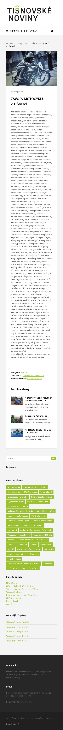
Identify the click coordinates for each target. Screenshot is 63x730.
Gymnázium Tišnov (16, 501)
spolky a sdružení (24, 549)
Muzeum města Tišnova (18, 516)
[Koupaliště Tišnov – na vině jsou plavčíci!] (17, 433)
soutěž (11, 549)
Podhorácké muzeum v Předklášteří (35, 530)
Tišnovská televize (14, 592)
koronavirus (13, 506)
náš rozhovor (13, 525)
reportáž (11, 544)
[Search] (52, 31)
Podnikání (12, 535)
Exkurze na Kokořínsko (36, 416)
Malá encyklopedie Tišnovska (20, 511)
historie (24, 372)
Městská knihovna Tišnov (18, 520)
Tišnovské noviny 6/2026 (17, 627)
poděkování (25, 535)
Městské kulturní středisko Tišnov (21, 586)
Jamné (9, 604)
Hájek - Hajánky (12, 601)
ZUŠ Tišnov (12, 568)
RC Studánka (42, 539)
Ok (53, 458)
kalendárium (43, 501)
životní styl (33, 568)
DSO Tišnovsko (30, 492)
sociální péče (45, 544)
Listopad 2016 (18, 91)
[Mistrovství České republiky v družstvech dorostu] (17, 401)
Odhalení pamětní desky (33, 375)
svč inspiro (49, 549)
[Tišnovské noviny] (29, 21)
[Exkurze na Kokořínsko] (17, 419)
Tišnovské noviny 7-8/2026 (17, 622)
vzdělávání (47, 563)
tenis (10, 554)
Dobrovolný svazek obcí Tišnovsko (21, 595)
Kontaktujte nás (13, 724)
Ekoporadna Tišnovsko (18, 497)
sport (38, 549)
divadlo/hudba (14, 492)
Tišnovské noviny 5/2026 (17, 631)
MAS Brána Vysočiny (45, 511)
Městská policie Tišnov (42, 520)
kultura (25, 506)
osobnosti (12, 530)
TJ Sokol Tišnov (14, 558)
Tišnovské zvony (34, 378)
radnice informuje (25, 539)
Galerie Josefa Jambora (41, 497)
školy (23, 568)
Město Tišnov (12, 583)
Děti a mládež (46, 492)
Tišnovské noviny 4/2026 (17, 636)
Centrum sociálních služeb (34, 487)
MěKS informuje (38, 516)
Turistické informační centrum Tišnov (24, 563)
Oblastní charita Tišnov (32, 525)
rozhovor (23, 544)
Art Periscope (14, 487)
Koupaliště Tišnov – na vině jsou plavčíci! (38, 431)
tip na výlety (21, 554)
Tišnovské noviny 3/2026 (17, 640)
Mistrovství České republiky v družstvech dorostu (38, 399)
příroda (11, 539)
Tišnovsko (34, 554)
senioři (33, 544)
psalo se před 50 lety (43, 535)
